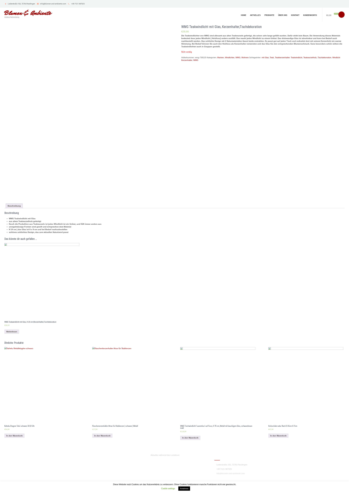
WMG (237, 57)
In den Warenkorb (14, 436)
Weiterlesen (11, 332)
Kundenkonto (310, 15)
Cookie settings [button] (168, 488)
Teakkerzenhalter (282, 57)
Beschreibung (14, 206)
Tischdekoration (324, 57)
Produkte (269, 15)
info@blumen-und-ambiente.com (53, 4)
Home (243, 15)
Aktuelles (255, 15)
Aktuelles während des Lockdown (165, 455)
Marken (220, 57)
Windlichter (229, 57)
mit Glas (265, 57)
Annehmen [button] (184, 489)
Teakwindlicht (296, 57)
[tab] (14, 205)
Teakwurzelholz (310, 57)
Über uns (282, 15)
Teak (272, 57)
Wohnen (245, 57)
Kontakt (295, 15)
